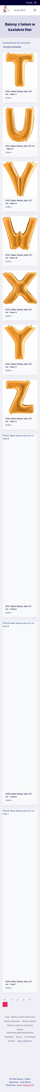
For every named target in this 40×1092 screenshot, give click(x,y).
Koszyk (19, 1037)
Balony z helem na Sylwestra (20, 1025)
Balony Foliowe (29, 1021)
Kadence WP (28, 1085)
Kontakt (11, 1041)
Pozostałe (9, 1037)
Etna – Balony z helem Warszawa (20, 1017)
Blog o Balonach (24, 1041)
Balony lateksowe (12, 1021)
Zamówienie (29, 1037)
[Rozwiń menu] (34, 10)
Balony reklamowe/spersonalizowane (20, 1031)
